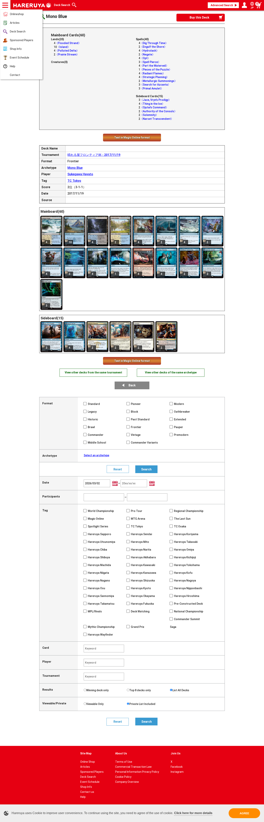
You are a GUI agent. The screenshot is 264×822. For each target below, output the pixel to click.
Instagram (177, 771)
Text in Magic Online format (132, 137)
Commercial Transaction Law (133, 766)
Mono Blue (75, 168)
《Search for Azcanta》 (155, 84)
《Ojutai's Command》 (154, 107)
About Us (121, 753)
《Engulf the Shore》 (153, 46)
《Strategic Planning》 (154, 77)
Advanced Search (222, 5)
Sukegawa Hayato (80, 174)
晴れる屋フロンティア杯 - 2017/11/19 (93, 155)
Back (132, 385)
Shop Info (16, 48)
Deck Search (18, 31)
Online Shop (87, 761)
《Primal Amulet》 (151, 88)
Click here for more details (193, 813)
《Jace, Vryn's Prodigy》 (155, 99)
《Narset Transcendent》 (156, 118)
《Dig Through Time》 (154, 43)
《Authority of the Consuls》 (158, 111)
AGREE (244, 813)
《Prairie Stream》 (67, 54)
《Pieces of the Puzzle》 (156, 69)
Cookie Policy (123, 776)
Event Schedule (19, 57)
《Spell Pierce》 (150, 62)
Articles (15, 22)
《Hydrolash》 (149, 50)
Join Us (176, 753)
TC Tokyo (74, 181)
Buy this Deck (199, 17)
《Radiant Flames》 (152, 73)
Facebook (177, 766)
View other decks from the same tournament (93, 372)
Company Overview (127, 781)
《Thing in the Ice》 (152, 103)
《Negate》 (147, 54)
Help (12, 66)
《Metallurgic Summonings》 (158, 80)
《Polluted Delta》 (67, 50)
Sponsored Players (21, 40)
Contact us (87, 791)
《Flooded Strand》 (68, 43)
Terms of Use (123, 761)
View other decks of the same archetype (171, 372)
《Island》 (63, 46)
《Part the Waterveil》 (154, 65)
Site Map (85, 753)
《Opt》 (145, 58)
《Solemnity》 (149, 114)
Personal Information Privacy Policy (137, 771)
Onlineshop (17, 14)
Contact (15, 75)
